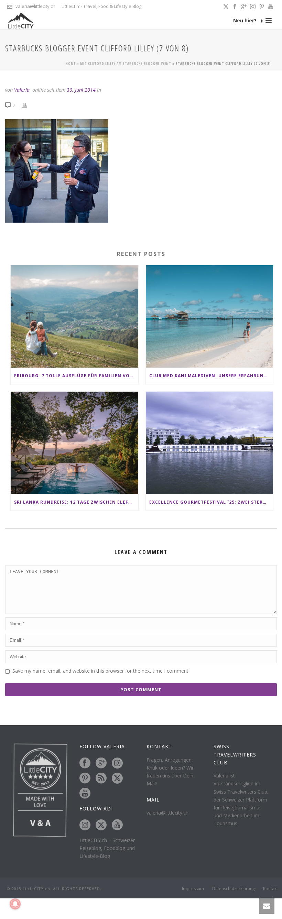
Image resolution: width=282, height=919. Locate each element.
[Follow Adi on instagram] (84, 825)
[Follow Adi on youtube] (117, 825)
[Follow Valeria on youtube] (84, 793)
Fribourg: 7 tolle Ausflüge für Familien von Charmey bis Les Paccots (76, 376)
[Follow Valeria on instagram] (117, 763)
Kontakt (270, 889)
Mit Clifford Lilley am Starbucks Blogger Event (125, 63)
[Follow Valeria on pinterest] (84, 778)
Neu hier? (245, 20)
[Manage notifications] (15, 903)
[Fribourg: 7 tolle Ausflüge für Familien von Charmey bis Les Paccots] (74, 316)
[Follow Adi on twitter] (101, 825)
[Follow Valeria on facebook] (84, 763)
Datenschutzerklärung (233, 889)
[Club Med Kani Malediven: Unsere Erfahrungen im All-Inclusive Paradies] (209, 316)
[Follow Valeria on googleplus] (101, 763)
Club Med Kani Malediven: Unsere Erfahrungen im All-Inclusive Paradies (211, 376)
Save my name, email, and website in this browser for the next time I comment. (100, 671)
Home (71, 63)
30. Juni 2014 (81, 90)
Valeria (22, 90)
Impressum (193, 889)
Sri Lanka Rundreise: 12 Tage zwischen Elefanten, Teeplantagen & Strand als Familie (76, 502)
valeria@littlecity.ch (35, 6)
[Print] (28, 105)
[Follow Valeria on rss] (101, 778)
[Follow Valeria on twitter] (117, 778)
